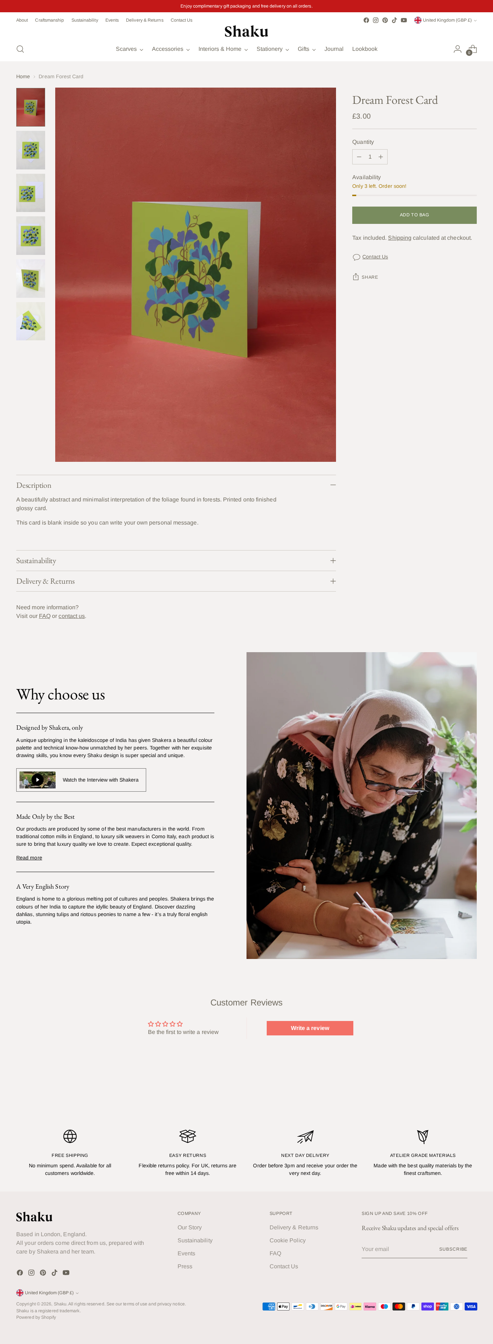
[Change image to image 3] (30, 193)
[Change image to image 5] (30, 278)
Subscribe (453, 1249)
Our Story (190, 1227)
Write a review (310, 1028)
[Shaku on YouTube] (404, 20)
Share (370, 277)
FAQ (45, 616)
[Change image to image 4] (30, 235)
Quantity (363, 142)
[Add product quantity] (380, 157)
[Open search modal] (20, 49)
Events (186, 1253)
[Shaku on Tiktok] (394, 20)
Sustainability (195, 1240)
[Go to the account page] (457, 49)
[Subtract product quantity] (359, 157)
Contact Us (375, 257)
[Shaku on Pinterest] (385, 20)
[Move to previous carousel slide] (454, 1099)
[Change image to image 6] (30, 321)
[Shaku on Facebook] (366, 20)
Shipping (399, 238)
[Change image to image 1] (30, 107)
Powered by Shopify (36, 1317)
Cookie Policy (288, 1240)
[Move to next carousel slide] (470, 1099)
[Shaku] (246, 31)
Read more (29, 858)
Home (23, 76)
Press (185, 1266)
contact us (71, 616)
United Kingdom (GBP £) (447, 20)
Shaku (60, 1304)
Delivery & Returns (294, 1227)
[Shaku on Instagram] (375, 20)
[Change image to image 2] (30, 150)
